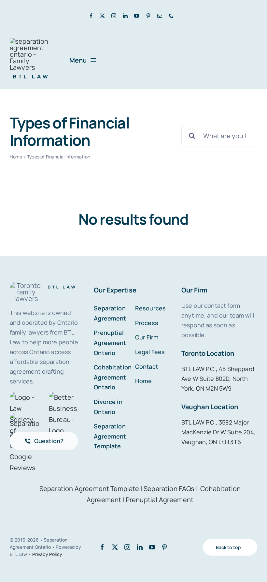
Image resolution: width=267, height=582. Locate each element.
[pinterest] (148, 15)
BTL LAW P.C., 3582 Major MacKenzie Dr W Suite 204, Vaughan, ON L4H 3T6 (218, 432)
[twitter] (102, 15)
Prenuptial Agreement (159, 499)
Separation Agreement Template (89, 488)
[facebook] (91, 15)
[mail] (159, 15)
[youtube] (136, 15)
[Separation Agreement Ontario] (30, 41)
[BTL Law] (30, 73)
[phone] (171, 15)
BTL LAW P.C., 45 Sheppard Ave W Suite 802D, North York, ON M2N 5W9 (217, 378)
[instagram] (113, 15)
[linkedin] (125, 15)
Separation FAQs (169, 488)
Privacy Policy (47, 554)
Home (16, 157)
